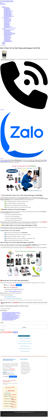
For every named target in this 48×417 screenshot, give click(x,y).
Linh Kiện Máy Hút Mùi (7, 40)
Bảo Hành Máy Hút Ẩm (7, 15)
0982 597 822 (10, 390)
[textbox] (5, 326)
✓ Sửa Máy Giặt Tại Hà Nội (24, 346)
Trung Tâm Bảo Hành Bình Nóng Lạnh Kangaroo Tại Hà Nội (11, 313)
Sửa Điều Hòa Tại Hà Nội (25, 365)
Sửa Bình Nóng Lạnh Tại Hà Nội (26, 369)
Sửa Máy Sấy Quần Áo (7, 21)
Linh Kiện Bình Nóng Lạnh (8, 41)
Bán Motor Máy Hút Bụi (7, 32)
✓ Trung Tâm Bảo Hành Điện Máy (24, 338)
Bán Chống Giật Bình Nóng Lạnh (9, 29)
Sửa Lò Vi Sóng (6, 22)
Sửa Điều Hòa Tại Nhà (7, 19)
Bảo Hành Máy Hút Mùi (7, 14)
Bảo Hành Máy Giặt (7, 8)
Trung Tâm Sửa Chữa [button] (5, 17)
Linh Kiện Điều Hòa (7, 39)
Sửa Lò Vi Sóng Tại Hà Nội (25, 370)
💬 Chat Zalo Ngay (13, 376)
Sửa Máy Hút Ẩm (6, 25)
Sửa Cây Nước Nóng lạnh (8, 26)
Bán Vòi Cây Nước (7, 31)
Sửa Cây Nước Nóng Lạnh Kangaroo (10, 296)
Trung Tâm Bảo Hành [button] (5, 7)
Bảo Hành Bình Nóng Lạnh (8, 13)
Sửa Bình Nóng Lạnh (7, 23)
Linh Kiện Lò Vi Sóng (7, 38)
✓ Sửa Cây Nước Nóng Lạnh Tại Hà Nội (24, 343)
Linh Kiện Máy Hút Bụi (7, 37)
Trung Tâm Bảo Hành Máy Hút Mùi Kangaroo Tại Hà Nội (11, 317)
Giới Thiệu (3, 43)
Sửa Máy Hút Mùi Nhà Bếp (25, 372)
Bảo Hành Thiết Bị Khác (8, 16)
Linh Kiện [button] (3, 28)
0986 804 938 (14, 394)
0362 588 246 (14, 397)
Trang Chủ (3, 6)
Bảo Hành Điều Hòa (7, 9)
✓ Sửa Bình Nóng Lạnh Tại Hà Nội (24, 348)
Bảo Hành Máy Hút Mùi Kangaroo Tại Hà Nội (9, 319)
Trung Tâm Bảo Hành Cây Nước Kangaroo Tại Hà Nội (13, 298)
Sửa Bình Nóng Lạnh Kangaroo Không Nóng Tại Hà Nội (11, 312)
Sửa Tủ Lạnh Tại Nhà (7, 20)
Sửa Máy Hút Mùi (7, 24)
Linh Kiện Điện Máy (24, 373)
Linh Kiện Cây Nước (7, 36)
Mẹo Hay (3, 42)
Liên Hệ (3, 44)
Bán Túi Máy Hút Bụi (7, 30)
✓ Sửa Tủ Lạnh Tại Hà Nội (24, 351)
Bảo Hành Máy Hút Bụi (7, 11)
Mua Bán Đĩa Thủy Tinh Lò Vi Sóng (9, 33)
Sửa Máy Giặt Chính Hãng (25, 363)
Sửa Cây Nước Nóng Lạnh (25, 366)
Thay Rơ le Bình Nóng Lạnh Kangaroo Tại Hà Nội (10, 316)
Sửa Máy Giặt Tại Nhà (7, 18)
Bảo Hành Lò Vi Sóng (7, 12)
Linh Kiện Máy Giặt (7, 35)
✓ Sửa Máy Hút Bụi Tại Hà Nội (24, 341)
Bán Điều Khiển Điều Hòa (8, 34)
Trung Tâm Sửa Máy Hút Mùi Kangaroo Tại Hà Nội (10, 318)
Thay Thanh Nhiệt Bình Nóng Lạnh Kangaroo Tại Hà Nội (11, 315)
